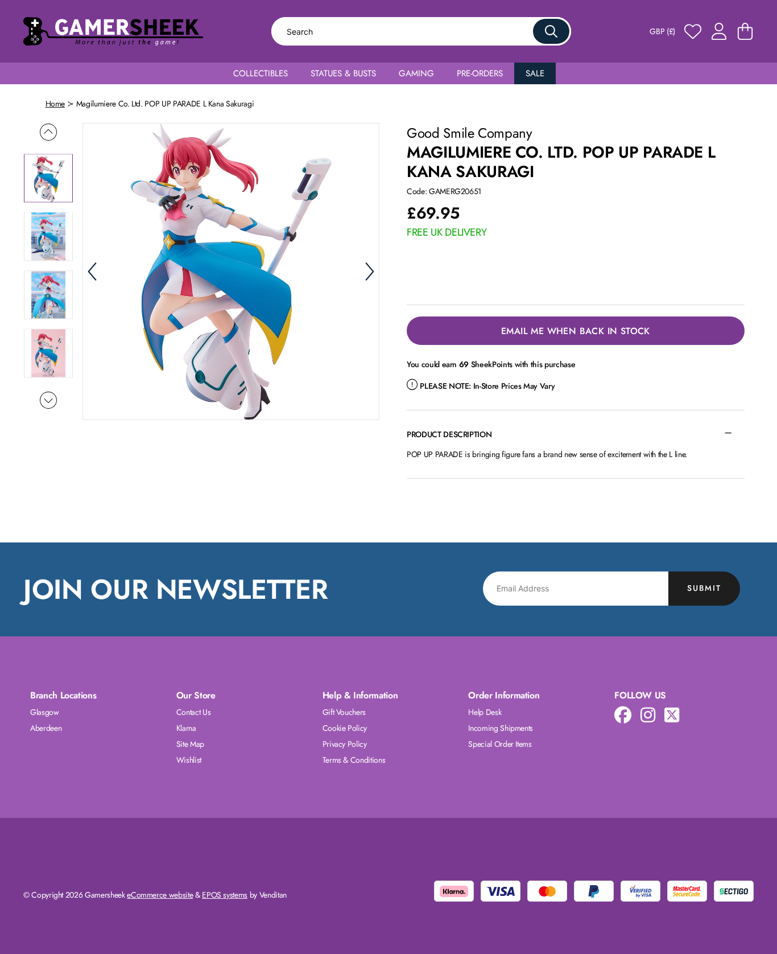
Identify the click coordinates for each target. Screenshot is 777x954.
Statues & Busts (343, 73)
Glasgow (44, 712)
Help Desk (484, 712)
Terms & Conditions (354, 760)
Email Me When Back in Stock (575, 331)
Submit (704, 588)
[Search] (551, 31)
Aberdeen (45, 728)
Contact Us (193, 712)
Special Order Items (499, 744)
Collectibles (260, 73)
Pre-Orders (480, 73)
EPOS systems (224, 894)
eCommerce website (160, 894)
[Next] (370, 271)
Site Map (190, 744)
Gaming (416, 73)
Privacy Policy (345, 744)
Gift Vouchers (344, 712)
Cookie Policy (345, 728)
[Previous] (92, 271)
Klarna (186, 728)
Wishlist (188, 760)
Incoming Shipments (500, 728)
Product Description (449, 434)
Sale (535, 73)
